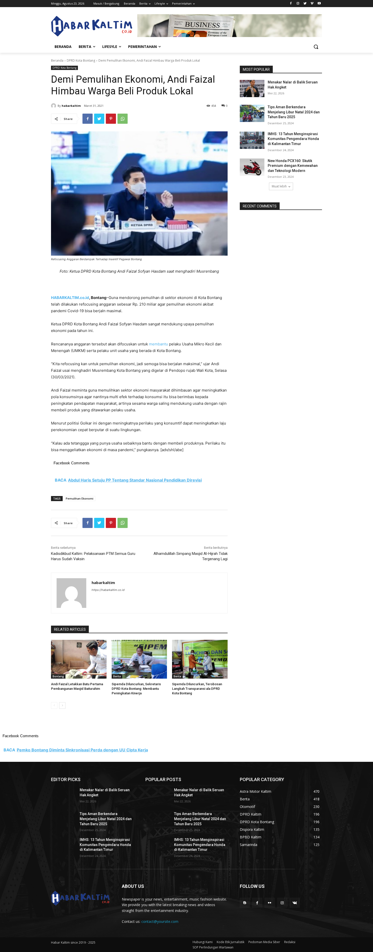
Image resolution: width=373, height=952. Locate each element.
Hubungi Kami (203, 942)
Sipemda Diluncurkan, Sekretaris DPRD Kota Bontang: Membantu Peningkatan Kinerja (136, 688)
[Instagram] (298, 4)
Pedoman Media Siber (264, 942)
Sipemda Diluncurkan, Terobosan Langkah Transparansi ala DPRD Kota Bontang (197, 688)
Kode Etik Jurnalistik (230, 942)
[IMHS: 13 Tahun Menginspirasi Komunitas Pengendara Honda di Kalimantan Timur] (252, 140)
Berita (117, 676)
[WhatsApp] (122, 119)
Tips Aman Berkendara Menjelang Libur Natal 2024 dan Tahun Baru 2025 (294, 112)
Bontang (58, 676)
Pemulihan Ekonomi (79, 498)
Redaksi (289, 942)
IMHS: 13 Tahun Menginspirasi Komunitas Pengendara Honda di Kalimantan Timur (293, 139)
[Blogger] (245, 903)
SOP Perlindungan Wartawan (213, 947)
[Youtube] (319, 4)
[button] (316, 47)
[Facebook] (291, 4)
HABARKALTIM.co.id (70, 297)
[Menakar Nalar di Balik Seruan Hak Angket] (252, 88)
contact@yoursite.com (159, 921)
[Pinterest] (111, 119)
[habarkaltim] (54, 105)
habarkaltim (71, 106)
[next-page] (62, 705)
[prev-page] (54, 705)
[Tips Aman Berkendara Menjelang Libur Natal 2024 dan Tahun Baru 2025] (252, 113)
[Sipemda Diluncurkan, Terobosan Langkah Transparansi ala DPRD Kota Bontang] (200, 659)
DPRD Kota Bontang (81, 60)
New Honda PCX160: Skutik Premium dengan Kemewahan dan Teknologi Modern (293, 166)
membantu (158, 344)
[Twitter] (305, 4)
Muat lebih (279, 186)
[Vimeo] (312, 4)
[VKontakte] (295, 903)
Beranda (57, 60)
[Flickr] (270, 903)
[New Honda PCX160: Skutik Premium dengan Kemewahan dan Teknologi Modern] (252, 167)
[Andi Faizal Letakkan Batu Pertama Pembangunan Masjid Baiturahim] (79, 659)
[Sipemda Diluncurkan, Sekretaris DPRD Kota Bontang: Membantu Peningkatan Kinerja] (139, 659)
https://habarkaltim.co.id (108, 590)
